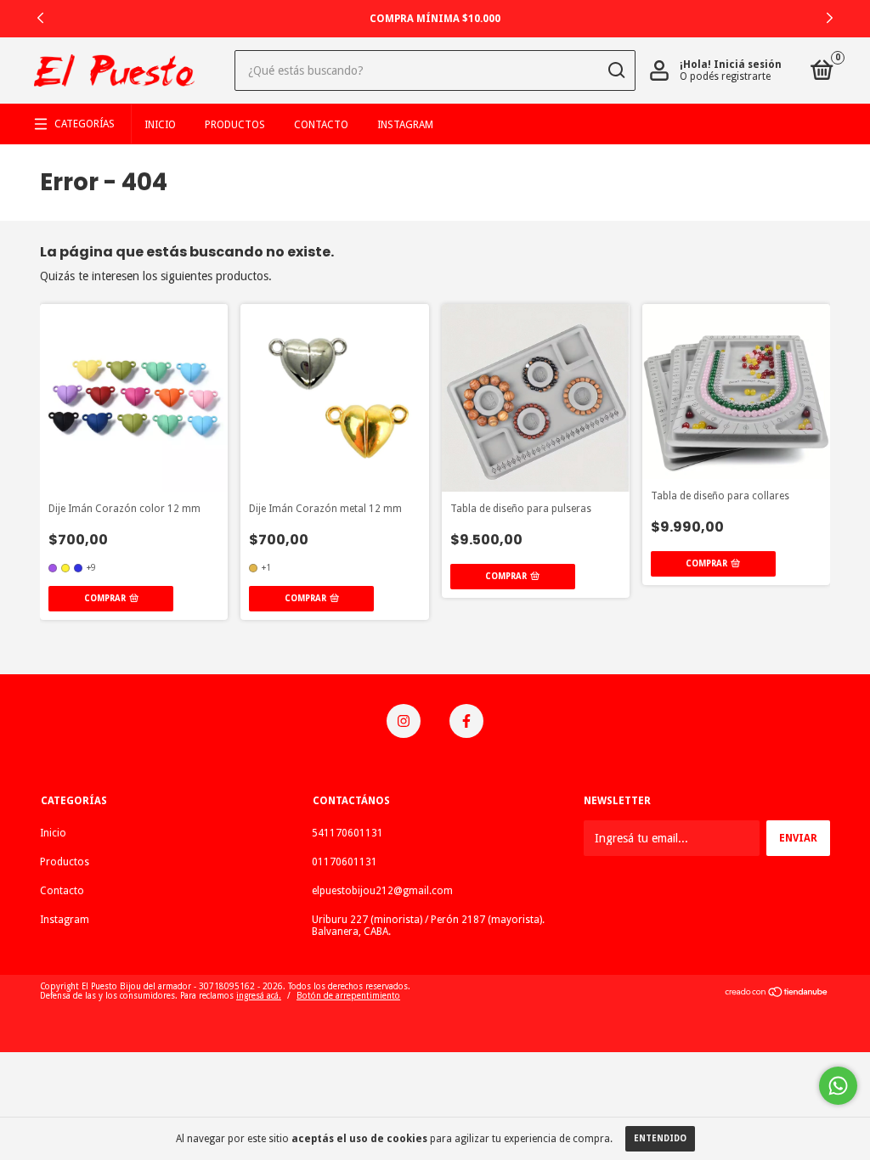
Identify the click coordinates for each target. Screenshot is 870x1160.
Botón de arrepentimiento (348, 995)
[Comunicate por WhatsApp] (838, 1086)
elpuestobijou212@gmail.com (382, 891)
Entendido (660, 1138)
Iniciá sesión (748, 64)
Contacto (321, 125)
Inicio (160, 125)
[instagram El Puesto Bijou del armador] (404, 721)
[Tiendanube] (777, 993)
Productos (235, 125)
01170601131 (344, 862)
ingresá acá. (258, 995)
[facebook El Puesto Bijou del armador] (466, 721)
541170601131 (347, 833)
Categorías (84, 124)
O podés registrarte (725, 76)
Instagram (405, 125)
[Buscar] (616, 70)
